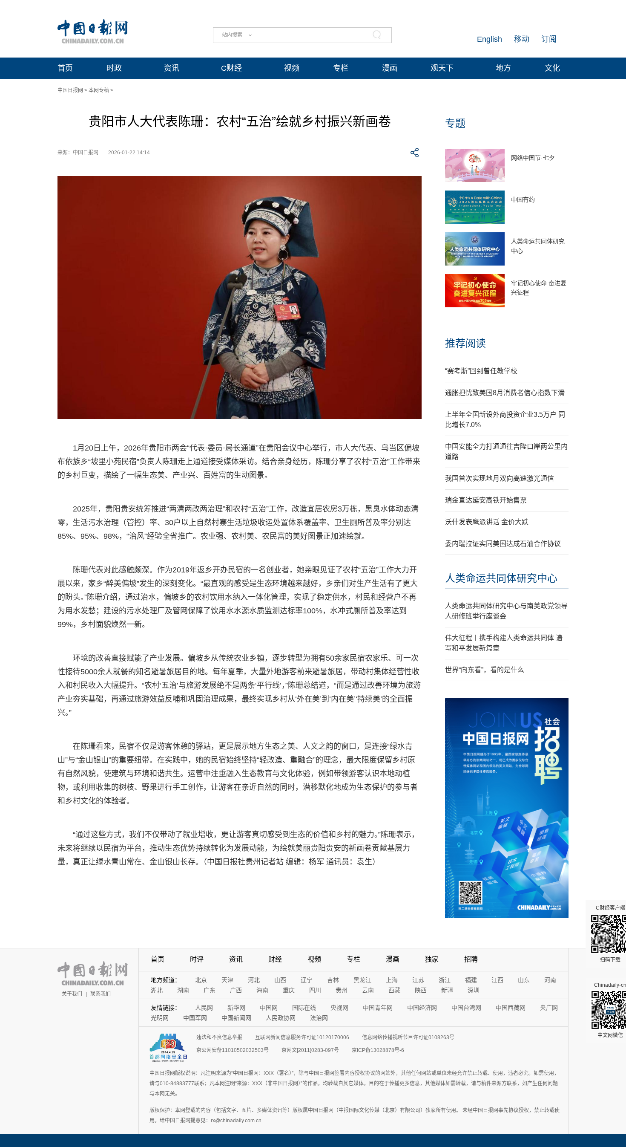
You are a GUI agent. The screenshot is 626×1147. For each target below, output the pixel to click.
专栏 (340, 68)
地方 (503, 68)
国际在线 (304, 1007)
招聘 (471, 959)
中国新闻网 (236, 1017)
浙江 (445, 980)
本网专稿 (99, 90)
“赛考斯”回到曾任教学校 (481, 371)
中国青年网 (378, 1007)
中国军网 (195, 1017)
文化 (552, 68)
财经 (275, 959)
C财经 (231, 68)
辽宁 (307, 980)
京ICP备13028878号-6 (378, 1050)
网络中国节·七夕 (533, 157)
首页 (65, 68)
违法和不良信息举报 (219, 1037)
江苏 (418, 980)
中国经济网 (422, 1007)
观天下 (442, 68)
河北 (254, 980)
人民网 (204, 1007)
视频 (291, 68)
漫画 (389, 68)
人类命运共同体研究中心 (501, 578)
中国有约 (523, 199)
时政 (114, 68)
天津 (227, 980)
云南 (368, 990)
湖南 (183, 990)
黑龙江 (362, 980)
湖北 (157, 990)
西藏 (394, 990)
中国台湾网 (466, 1007)
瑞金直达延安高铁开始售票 (486, 500)
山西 (280, 980)
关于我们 (72, 994)
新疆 (447, 990)
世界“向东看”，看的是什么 (484, 669)
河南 (550, 980)
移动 (521, 39)
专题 (455, 123)
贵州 (341, 990)
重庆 (289, 990)
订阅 (549, 39)
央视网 (339, 1007)
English (489, 39)
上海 (392, 980)
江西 (497, 980)
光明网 (160, 1017)
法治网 (319, 1017)
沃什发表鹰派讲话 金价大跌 (486, 522)
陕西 (421, 990)
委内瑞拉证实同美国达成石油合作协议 (503, 543)
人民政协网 (281, 1017)
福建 (471, 980)
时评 (197, 959)
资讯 (171, 68)
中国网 (269, 1007)
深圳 (474, 990)
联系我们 (100, 994)
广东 (209, 990)
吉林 (333, 980)
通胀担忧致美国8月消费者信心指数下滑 (505, 392)
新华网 (236, 1007)
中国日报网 (70, 90)
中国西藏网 (510, 1007)
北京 (201, 980)
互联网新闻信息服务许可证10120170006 (302, 1037)
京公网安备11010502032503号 (232, 1050)
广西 (236, 990)
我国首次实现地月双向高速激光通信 (499, 478)
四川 (315, 990)
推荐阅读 (465, 343)
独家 (432, 959)
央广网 (549, 1007)
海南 (262, 990)
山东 (524, 980)
